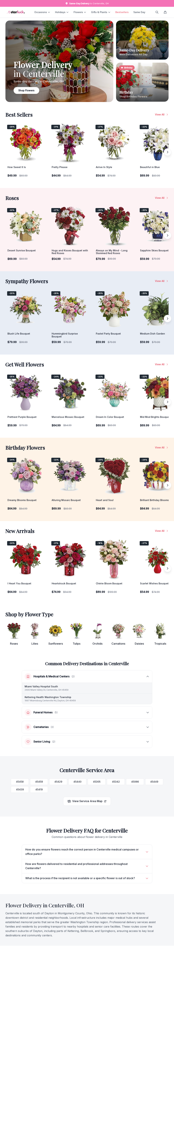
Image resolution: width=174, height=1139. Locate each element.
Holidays (60, 12)
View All (159, 114)
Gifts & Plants (99, 12)
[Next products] (167, 152)
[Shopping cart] (165, 12)
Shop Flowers (26, 90)
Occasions (40, 12)
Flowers (78, 12)
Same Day (139, 12)
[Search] (157, 12)
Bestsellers (122, 12)
